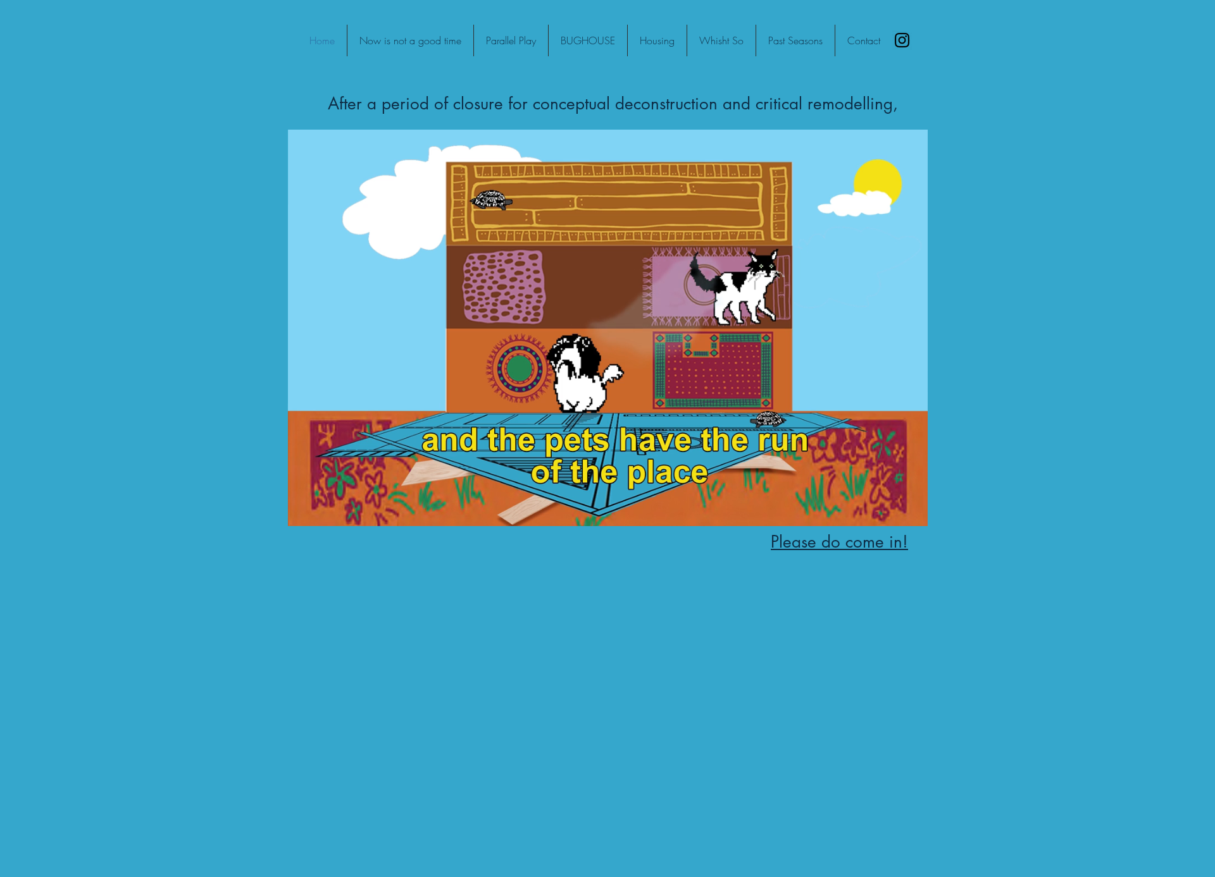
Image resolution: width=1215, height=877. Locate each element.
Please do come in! (839, 542)
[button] (911, 512)
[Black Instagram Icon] (902, 40)
